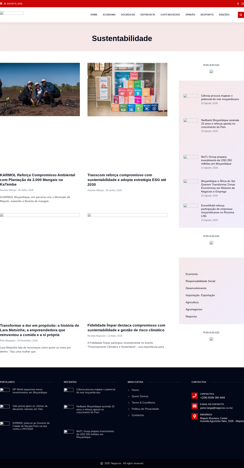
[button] (241, 15)
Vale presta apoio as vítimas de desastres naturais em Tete (30, 408)
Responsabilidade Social (200, 281)
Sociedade (128, 14)
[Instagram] (243, 3)
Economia (109, 14)
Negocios (191, 316)
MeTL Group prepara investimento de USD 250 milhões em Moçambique (216, 160)
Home (94, 14)
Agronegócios (194, 309)
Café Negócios (170, 14)
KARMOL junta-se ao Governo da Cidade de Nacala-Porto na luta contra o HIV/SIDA (31, 426)
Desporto (207, 14)
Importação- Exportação (200, 295)
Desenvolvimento (196, 288)
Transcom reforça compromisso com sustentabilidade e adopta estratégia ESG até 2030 (126, 179)
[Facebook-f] (238, 3)
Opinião (190, 14)
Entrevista (147, 14)
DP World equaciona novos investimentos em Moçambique (30, 391)
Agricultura (192, 302)
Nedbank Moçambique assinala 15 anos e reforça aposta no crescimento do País (220, 124)
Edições (224, 14)
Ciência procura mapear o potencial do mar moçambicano (95, 391)
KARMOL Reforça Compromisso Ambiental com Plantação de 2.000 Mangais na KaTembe (37, 179)
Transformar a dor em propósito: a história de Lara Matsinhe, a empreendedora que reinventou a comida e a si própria (39, 330)
